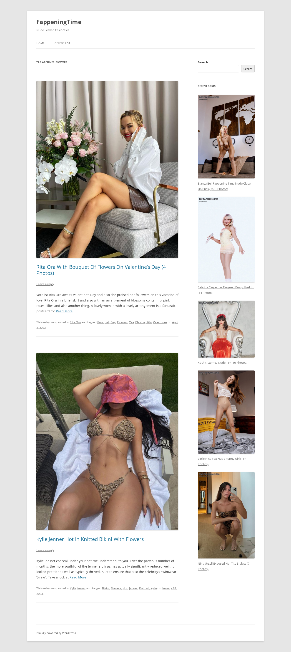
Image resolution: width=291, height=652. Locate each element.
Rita (149, 322)
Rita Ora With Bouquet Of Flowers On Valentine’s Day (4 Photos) (101, 269)
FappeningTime (58, 22)
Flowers (122, 322)
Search (203, 62)
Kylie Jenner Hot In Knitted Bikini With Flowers (90, 539)
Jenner (133, 588)
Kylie (154, 588)
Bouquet (103, 322)
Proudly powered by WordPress (56, 633)
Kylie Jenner (77, 588)
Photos (140, 322)
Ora (131, 322)
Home (40, 43)
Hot (125, 588)
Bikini (105, 588)
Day (113, 322)
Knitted (144, 588)
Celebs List (62, 43)
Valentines (160, 322)
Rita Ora (75, 322)
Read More (64, 311)
